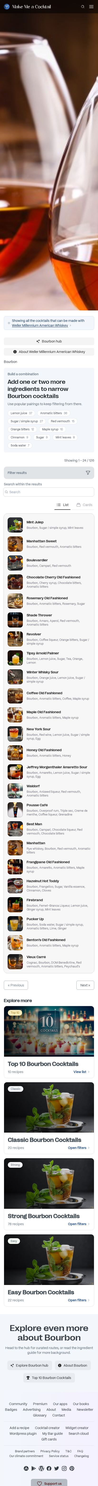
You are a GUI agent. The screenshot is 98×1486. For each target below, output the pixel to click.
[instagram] (64, 1468)
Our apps (60, 1404)
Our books (81, 1404)
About (51, 1409)
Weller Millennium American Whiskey (40, 325)
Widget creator (76, 1428)
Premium (40, 1404)
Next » (85, 985)
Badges (11, 1409)
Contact (58, 1415)
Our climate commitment (26, 1456)
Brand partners (25, 1451)
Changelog (81, 1456)
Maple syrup (52, 429)
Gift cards (49, 1439)
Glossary (40, 1415)
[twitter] (56, 1468)
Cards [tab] (87, 505)
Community (18, 1404)
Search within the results (23, 484)
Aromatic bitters (53, 413)
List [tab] (66, 505)
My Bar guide (52, 1433)
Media (66, 1409)
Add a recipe (19, 1428)
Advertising (32, 1409)
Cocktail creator (47, 1428)
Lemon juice (21, 413)
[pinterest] (72, 1468)
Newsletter (85, 1409)
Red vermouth (62, 421)
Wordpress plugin (23, 1433)
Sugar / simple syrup (27, 421)
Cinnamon (19, 437)
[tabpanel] (49, 741)
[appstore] (26, 1468)
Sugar (42, 437)
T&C (68, 1451)
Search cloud (79, 1433)
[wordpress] (41, 1468)
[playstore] (34, 1468)
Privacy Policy (50, 1451)
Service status (59, 1456)
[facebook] (49, 1468)
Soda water (20, 445)
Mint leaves (65, 437)
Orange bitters (22, 429)
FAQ (80, 1451)
